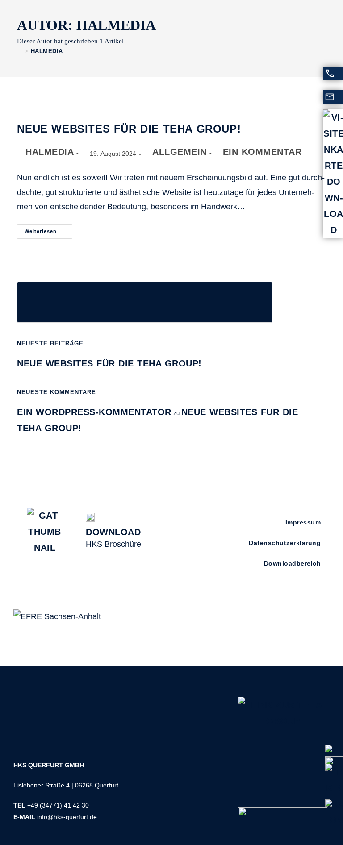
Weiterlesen (48, 229)
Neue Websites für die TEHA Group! (129, 129)
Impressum (303, 522)
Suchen (30, 275)
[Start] (19, 51)
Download (113, 532)
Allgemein (179, 152)
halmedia (47, 51)
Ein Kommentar (262, 152)
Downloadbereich (292, 563)
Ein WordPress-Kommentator (94, 412)
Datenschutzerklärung (285, 542)
